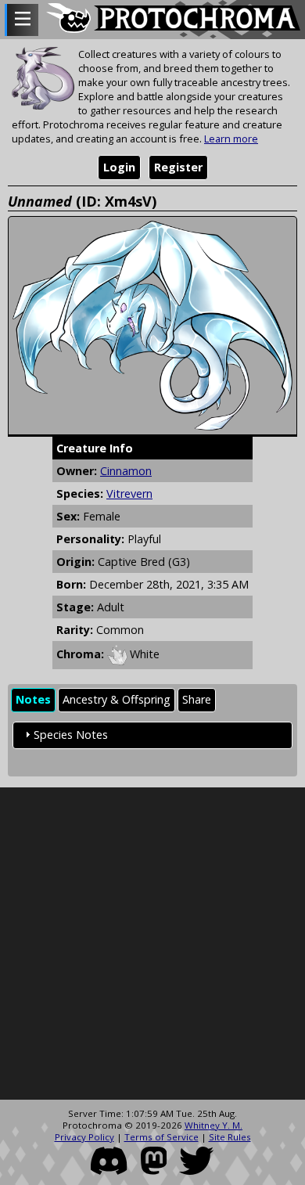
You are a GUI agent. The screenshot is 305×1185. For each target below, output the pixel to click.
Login (119, 167)
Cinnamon (126, 470)
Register (178, 167)
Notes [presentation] (33, 699)
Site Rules (230, 1137)
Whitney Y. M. (213, 1125)
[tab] (33, 700)
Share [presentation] (196, 699)
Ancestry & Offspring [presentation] (116, 699)
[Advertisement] (152, 944)
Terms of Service (161, 1137)
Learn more (231, 138)
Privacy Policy (84, 1137)
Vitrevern (129, 493)
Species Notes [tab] (71, 734)
